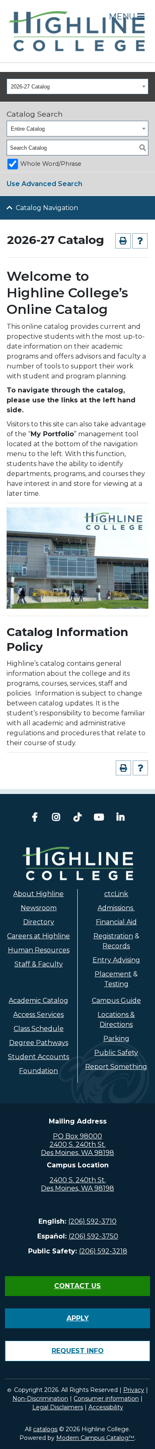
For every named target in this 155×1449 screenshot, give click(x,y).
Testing (116, 984)
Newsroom (39, 908)
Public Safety (116, 1053)
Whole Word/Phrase (50, 163)
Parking (116, 1039)
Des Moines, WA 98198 (77, 1153)
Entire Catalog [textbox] (28, 129)
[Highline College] (77, 30)
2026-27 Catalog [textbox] (30, 87)
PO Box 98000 (77, 1136)
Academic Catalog (38, 1000)
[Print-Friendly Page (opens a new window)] (123, 241)
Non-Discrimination (40, 1398)
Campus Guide (116, 1000)
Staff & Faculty (38, 964)
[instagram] (56, 818)
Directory (38, 922)
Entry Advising (116, 960)
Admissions (116, 908)
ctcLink (116, 894)
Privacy (133, 1390)
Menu (123, 17)
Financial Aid (116, 922)
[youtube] (99, 818)
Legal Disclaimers (57, 1407)
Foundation (38, 1071)
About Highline (38, 894)
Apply (78, 1318)
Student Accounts (38, 1057)
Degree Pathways (38, 1043)
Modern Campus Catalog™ (95, 1438)
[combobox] (77, 86)
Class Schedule (39, 1029)
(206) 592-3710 (92, 1221)
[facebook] (34, 818)
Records (116, 946)
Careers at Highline (38, 936)
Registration (113, 936)
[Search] (142, 147)
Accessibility (105, 1407)
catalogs (45, 1429)
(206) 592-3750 (93, 1236)
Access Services (38, 1015)
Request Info (78, 1351)
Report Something (116, 1067)
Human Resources (38, 950)
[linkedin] (120, 818)
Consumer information (106, 1398)
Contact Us (77, 1286)
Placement (113, 974)
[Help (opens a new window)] (140, 241)
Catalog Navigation (47, 208)
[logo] (77, 863)
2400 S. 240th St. (78, 1144)
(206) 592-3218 (103, 1251)
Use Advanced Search (44, 184)
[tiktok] (77, 818)
